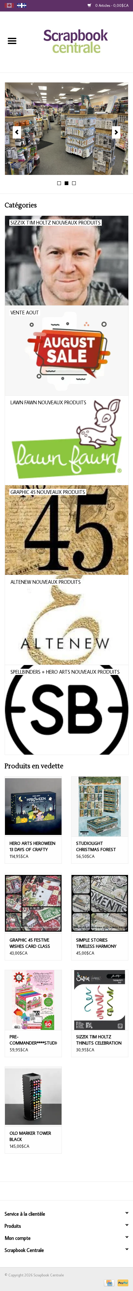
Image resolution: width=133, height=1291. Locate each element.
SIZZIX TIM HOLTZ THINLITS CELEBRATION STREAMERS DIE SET (99, 1040)
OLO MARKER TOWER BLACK (30, 1136)
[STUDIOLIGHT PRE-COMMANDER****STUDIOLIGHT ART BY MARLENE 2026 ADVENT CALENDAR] (33, 1000)
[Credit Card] (108, 1282)
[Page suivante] (116, 132)
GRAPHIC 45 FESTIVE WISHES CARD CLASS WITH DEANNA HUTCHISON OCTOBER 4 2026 (32, 943)
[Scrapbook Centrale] (79, 41)
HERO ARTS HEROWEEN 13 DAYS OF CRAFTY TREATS (32, 847)
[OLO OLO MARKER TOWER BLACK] (33, 1097)
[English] (9, 5)
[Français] (21, 5)
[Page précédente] (17, 132)
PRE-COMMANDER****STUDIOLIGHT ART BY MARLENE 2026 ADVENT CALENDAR (33, 1040)
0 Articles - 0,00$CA (111, 5)
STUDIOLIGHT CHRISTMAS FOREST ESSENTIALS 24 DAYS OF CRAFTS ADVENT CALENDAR (99, 847)
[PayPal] (121, 1282)
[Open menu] (12, 40)
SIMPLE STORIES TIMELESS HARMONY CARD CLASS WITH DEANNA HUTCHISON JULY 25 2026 (97, 943)
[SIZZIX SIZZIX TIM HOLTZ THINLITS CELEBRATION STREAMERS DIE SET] (99, 1000)
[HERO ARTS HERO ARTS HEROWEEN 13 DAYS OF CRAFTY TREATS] (33, 806)
